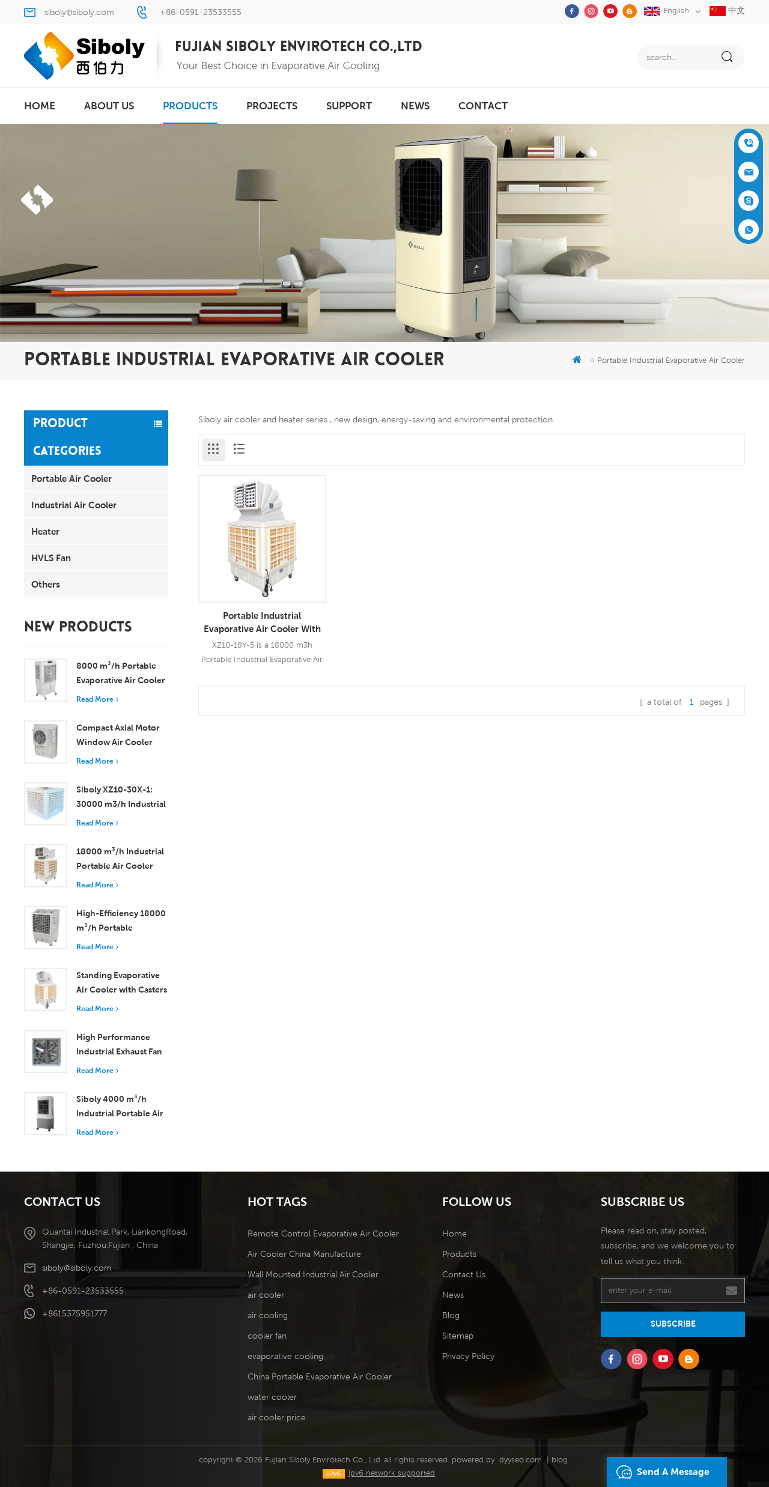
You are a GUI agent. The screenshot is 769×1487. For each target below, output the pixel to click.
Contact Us (463, 1274)
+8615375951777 (74, 1313)
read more (95, 699)
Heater (45, 531)
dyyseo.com (520, 1459)
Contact (483, 106)
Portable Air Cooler (71, 478)
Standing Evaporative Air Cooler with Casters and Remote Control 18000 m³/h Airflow (121, 983)
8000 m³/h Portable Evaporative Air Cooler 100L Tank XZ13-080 (120, 674)
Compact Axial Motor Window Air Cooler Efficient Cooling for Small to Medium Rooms (118, 736)
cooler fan (267, 1335)
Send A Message (673, 1471)
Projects (271, 106)
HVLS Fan (51, 557)
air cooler (266, 1295)
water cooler (272, 1397)
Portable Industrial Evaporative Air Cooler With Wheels (262, 622)
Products (459, 1254)
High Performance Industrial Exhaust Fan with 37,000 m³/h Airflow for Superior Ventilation (119, 1045)
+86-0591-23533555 (201, 12)
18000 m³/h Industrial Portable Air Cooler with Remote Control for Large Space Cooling (120, 860)
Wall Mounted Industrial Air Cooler (313, 1274)
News (415, 106)
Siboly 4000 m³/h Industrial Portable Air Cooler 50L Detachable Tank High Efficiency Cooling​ (122, 1107)
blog (560, 1459)
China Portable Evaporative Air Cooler (320, 1376)
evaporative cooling (285, 1356)
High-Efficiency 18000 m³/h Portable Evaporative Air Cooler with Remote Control (121, 921)
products (190, 106)
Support (349, 106)
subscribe (673, 1323)
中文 (735, 10)
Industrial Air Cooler (74, 504)
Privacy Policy (468, 1356)
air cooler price (277, 1417)
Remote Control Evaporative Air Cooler (323, 1233)
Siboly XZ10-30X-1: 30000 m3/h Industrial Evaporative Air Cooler (121, 798)
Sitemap (457, 1335)
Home (454, 1233)
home (39, 106)
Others (45, 584)
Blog (451, 1315)
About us (109, 106)
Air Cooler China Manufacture (304, 1254)
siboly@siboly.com (79, 12)
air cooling (268, 1315)
